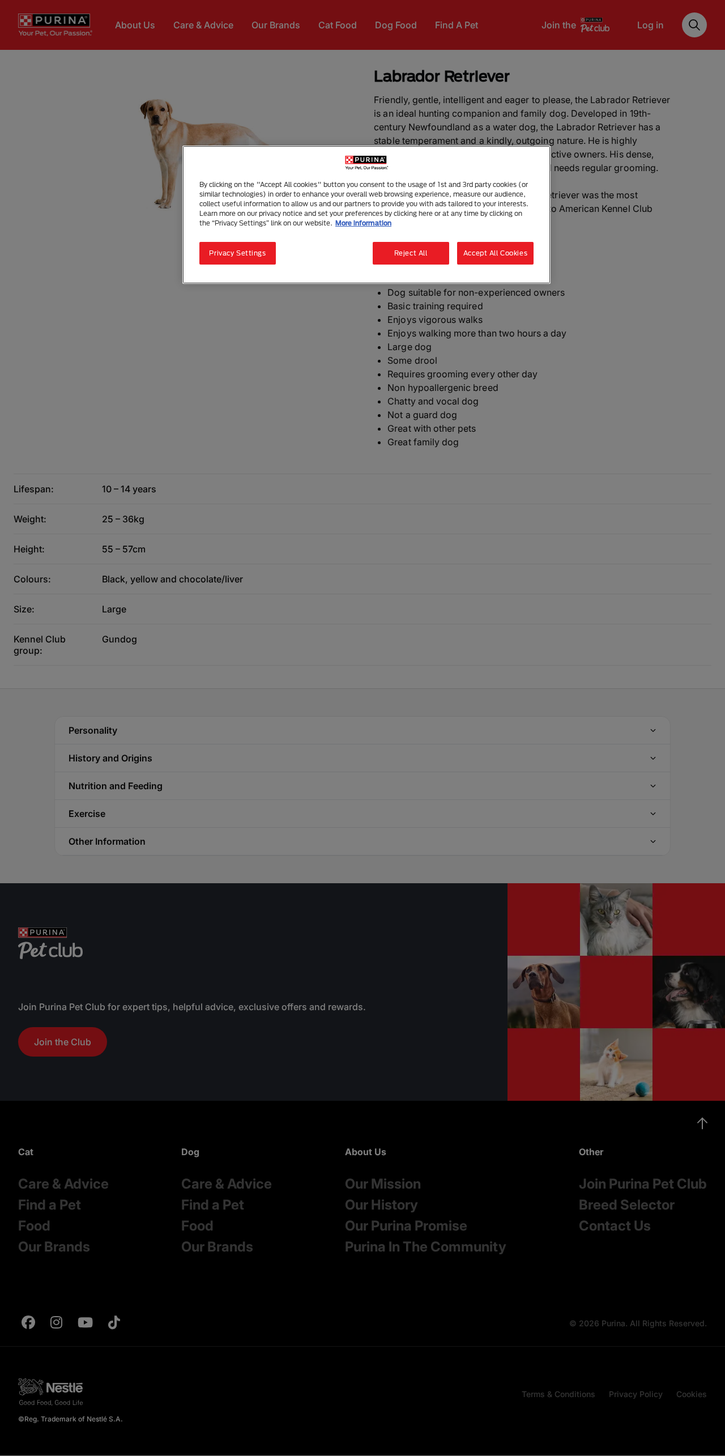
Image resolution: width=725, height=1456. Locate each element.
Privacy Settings (237, 253)
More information (363, 223)
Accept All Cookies (495, 253)
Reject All (411, 253)
